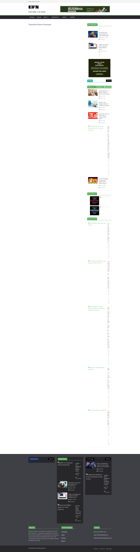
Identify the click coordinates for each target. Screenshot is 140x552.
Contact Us (96, 548)
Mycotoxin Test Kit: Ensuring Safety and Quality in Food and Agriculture (109, 142)
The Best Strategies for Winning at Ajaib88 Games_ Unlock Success (103, 181)
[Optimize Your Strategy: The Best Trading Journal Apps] (93, 104)
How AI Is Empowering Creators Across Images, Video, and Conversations (103, 465)
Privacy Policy (109, 548)
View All (109, 80)
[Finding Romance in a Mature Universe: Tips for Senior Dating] (93, 92)
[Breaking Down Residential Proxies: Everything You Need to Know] (94, 484)
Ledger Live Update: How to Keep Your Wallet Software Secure (103, 47)
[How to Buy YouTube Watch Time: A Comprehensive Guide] (93, 115)
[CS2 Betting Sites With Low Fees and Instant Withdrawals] (93, 34)
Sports (64, 17)
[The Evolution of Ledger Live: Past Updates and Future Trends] (97, 282)
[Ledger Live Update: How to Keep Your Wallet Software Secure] (93, 46)
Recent (100, 87)
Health (46, 17)
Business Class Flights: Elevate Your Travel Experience (78, 509)
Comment (108, 87)
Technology (54, 17)
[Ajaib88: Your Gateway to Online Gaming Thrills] (66, 471)
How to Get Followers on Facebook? (108, 417)
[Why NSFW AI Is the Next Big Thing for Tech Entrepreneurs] (62, 486)
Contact (72, 17)
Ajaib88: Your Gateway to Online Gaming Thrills (78, 467)
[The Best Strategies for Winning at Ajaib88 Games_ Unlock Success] (93, 180)
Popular (92, 87)
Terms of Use (102, 548)
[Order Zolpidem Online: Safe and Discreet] (97, 240)
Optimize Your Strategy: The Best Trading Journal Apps (104, 104)
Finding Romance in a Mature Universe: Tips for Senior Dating (104, 92)
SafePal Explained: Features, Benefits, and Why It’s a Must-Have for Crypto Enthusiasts (108, 328)
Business (32, 17)
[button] (48, 17)
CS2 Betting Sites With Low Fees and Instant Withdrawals (104, 34)
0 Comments (102, 39)
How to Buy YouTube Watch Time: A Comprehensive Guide (104, 116)
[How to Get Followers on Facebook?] (97, 427)
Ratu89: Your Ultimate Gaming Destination (108, 378)
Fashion (39, 17)
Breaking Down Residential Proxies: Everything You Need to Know (106, 480)
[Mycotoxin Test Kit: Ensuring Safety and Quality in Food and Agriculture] (97, 131)
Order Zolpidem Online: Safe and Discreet (108, 233)
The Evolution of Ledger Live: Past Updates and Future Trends (109, 275)
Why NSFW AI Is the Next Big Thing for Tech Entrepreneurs (74, 484)
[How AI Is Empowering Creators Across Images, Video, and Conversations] (91, 467)
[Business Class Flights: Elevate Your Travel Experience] (66, 513)
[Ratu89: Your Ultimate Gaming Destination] (97, 387)
